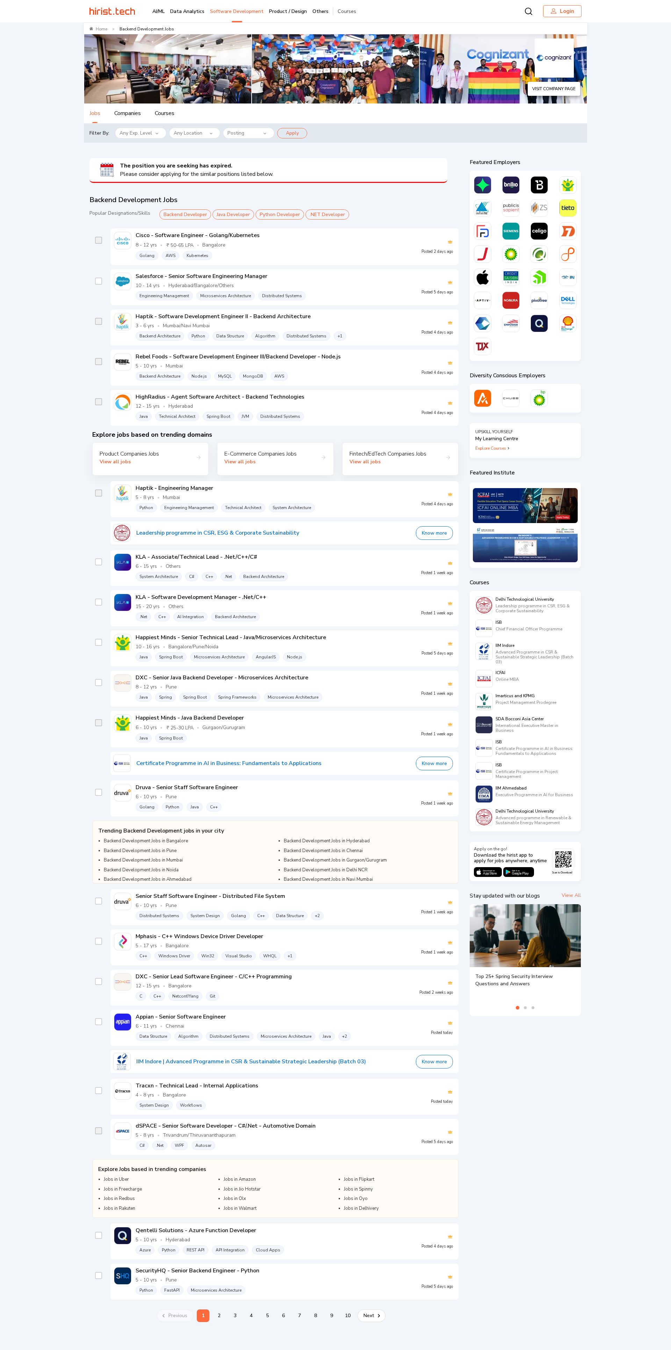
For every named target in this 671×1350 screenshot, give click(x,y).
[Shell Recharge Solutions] (568, 323)
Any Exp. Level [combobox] (136, 133)
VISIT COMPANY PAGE (554, 89)
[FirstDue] (482, 231)
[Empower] (511, 323)
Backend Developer (185, 214)
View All (571, 895)
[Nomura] (511, 300)
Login (567, 11)
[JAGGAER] (482, 254)
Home (101, 29)
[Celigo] (539, 231)
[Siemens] (511, 231)
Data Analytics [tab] (187, 11)
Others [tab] (320, 11)
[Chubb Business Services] (511, 398)
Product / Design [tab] (288, 11)
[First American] (568, 277)
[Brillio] (511, 185)
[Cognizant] (482, 323)
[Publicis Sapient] (511, 208)
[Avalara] (482, 398)
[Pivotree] (539, 300)
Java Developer (233, 214)
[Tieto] (568, 208)
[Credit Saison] (511, 277)
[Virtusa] (482, 185)
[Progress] (539, 277)
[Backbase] (539, 185)
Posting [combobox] (236, 133)
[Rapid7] (568, 231)
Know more (434, 533)
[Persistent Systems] (568, 254)
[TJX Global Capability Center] (482, 346)
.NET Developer (327, 214)
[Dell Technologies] (568, 300)
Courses (347, 11)
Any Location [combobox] (188, 133)
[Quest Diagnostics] (539, 254)
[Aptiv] (482, 300)
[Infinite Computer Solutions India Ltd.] (482, 208)
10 (348, 1315)
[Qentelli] (539, 323)
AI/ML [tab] (158, 11)
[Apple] (482, 277)
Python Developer (280, 214)
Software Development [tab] (237, 11)
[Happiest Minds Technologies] (568, 185)
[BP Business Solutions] (539, 398)
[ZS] (539, 208)
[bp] (511, 254)
